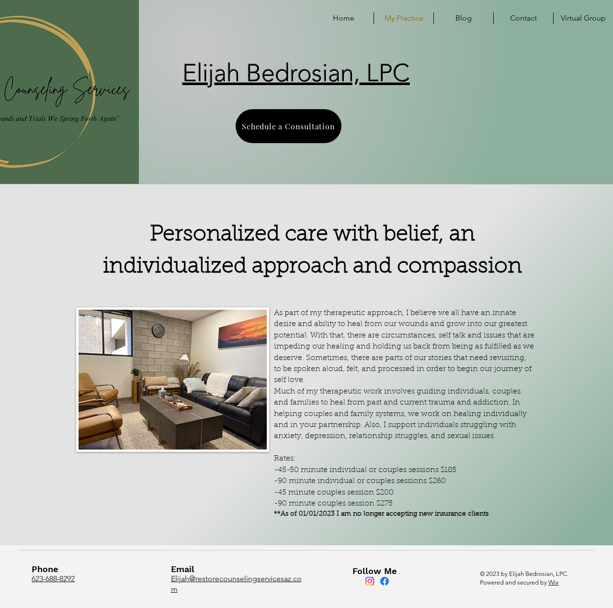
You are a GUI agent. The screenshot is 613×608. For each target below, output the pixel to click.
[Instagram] (369, 581)
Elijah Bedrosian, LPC (296, 73)
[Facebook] (384, 581)
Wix (553, 582)
